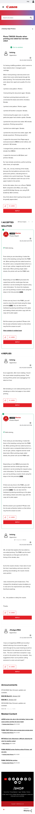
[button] (32, 3)
